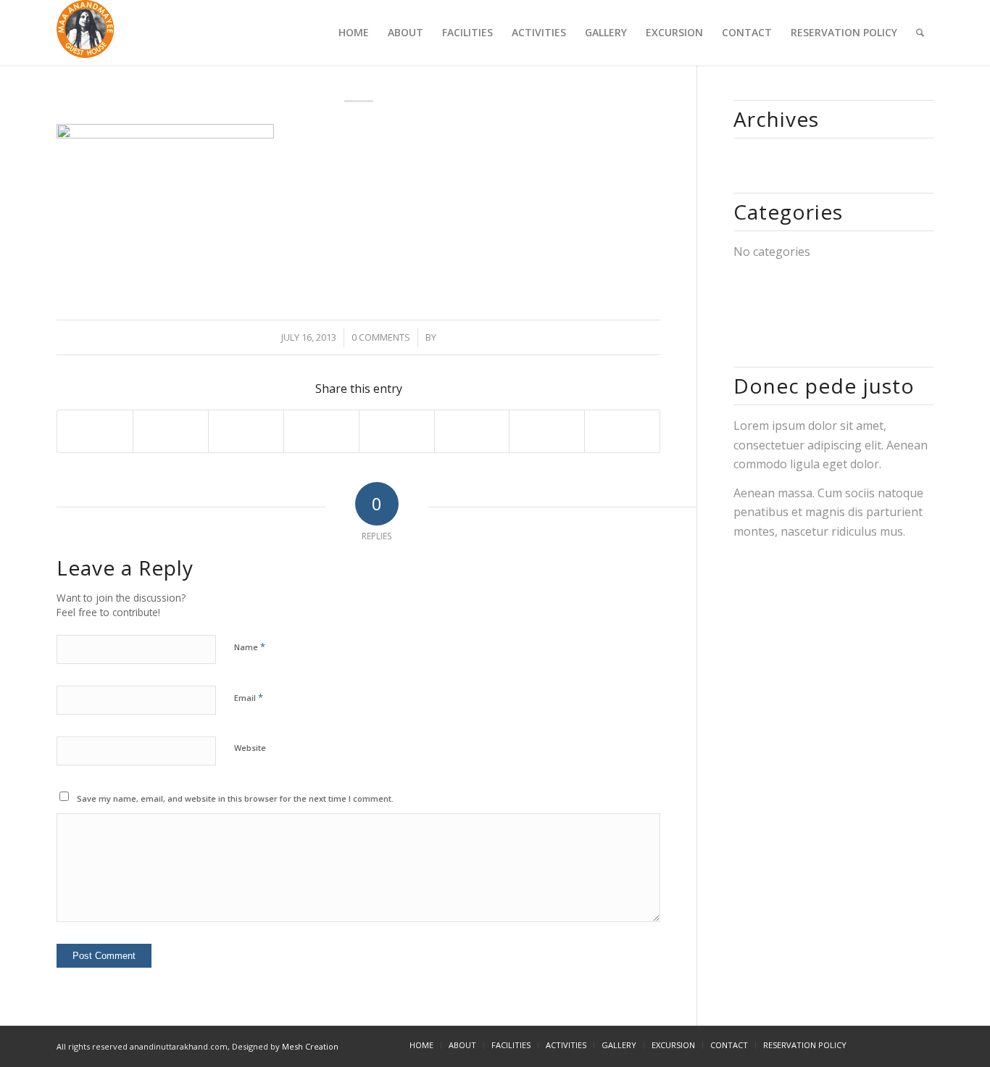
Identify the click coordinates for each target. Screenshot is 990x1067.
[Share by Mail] (622, 431)
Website (250, 747)
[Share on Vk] (472, 431)
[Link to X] (879, 1044)
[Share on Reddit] (546, 431)
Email (248, 697)
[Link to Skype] (922, 1044)
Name (249, 646)
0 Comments (381, 337)
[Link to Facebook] (901, 1044)
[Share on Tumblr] (396, 431)
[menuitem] (353, 32)
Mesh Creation (310, 1046)
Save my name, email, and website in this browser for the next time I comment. (235, 798)
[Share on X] (170, 431)
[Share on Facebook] (95, 431)
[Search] (920, 32)
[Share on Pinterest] (246, 431)
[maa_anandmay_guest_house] (86, 32)
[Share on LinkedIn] (321, 431)
